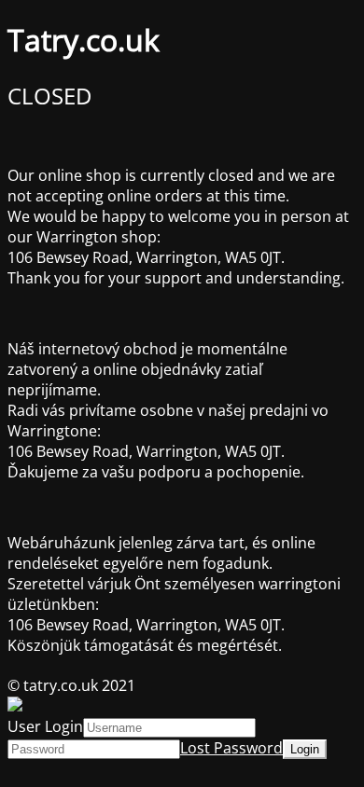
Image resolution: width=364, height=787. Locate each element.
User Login (45, 726)
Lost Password (231, 748)
